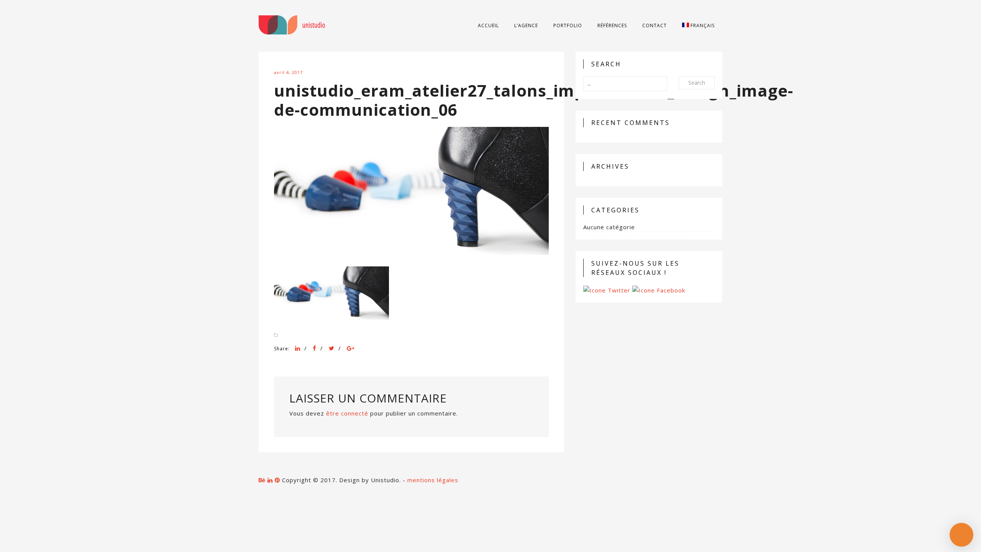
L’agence (526, 25)
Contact (654, 25)
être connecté (347, 413)
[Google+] (350, 348)
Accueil (488, 25)
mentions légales (432, 480)
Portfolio (567, 25)
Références (612, 25)
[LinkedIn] (297, 348)
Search (696, 82)
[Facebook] (315, 348)
